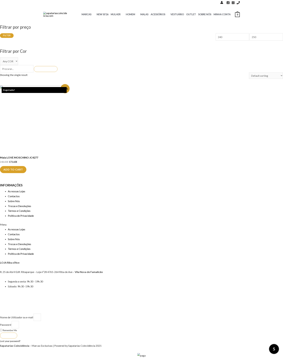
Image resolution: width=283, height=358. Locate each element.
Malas (144, 14)
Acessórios (158, 14)
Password (5, 324)
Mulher (116, 14)
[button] (141, 224)
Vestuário (177, 14)
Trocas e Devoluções (19, 206)
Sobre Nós (204, 14)
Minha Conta (222, 14)
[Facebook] (228, 2)
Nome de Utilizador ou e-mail (16, 317)
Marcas (86, 14)
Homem (130, 14)
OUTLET (191, 14)
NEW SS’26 (102, 14)
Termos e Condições (19, 210)
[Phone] (238, 2)
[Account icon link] (221, 2)
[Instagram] (233, 2)
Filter (7, 35)
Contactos (14, 196)
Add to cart (13, 169)
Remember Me (9, 330)
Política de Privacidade (21, 215)
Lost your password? (10, 341)
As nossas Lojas (16, 191)
